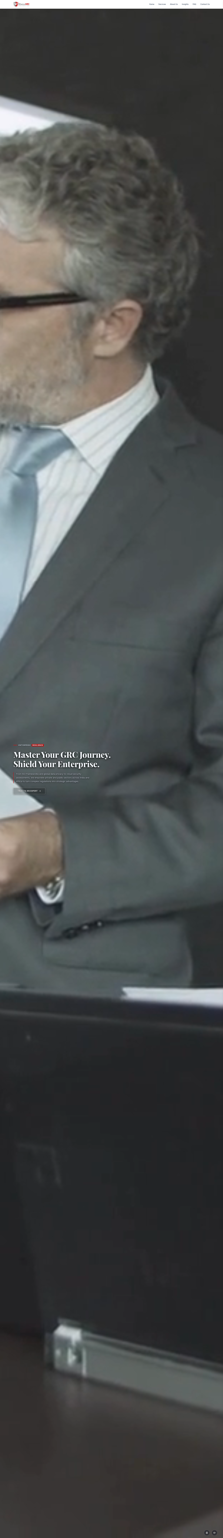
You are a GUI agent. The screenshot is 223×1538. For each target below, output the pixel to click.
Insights (185, 4)
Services (162, 4)
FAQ (194, 4)
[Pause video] (207, 1533)
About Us (174, 4)
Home (151, 4)
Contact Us (205, 4)
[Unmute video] (214, 1533)
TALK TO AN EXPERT (29, 791)
